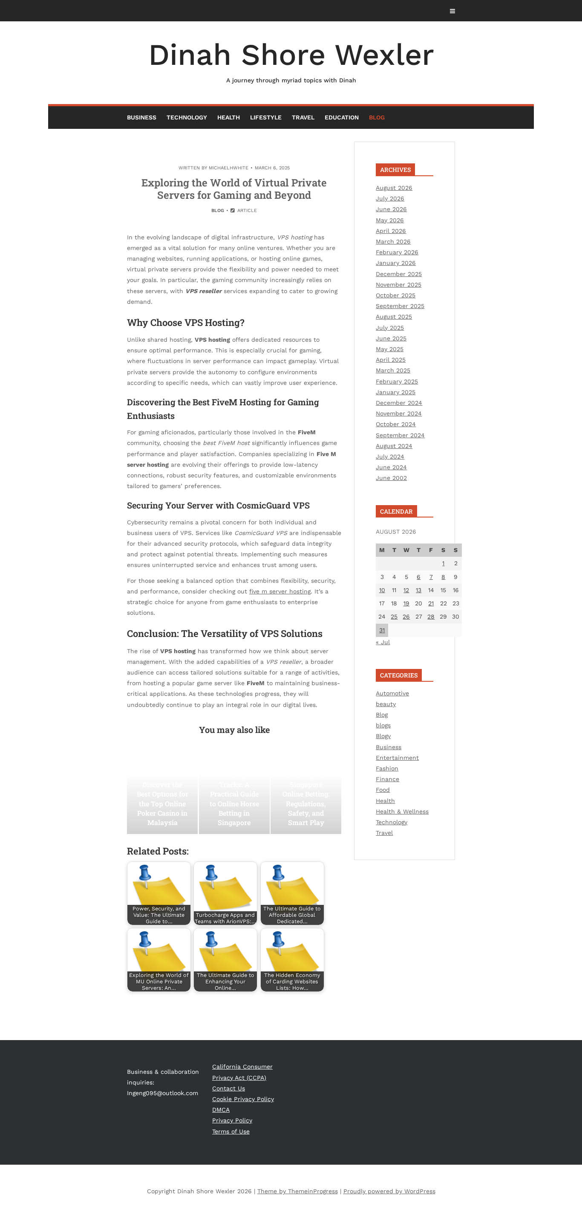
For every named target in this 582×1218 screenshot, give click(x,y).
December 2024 (399, 402)
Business (141, 117)
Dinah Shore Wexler (291, 60)
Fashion (387, 768)
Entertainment (397, 757)
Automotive (392, 693)
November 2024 (399, 413)
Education (342, 117)
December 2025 (399, 273)
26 (406, 616)
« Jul (383, 642)
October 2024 (396, 424)
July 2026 (390, 198)
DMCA (221, 1109)
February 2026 (397, 252)
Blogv (383, 736)
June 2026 (391, 209)
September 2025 (400, 305)
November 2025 (398, 284)
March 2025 (393, 370)
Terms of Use (231, 1131)
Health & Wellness (402, 811)
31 (382, 630)
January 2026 (396, 262)
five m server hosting (280, 591)
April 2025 (391, 359)
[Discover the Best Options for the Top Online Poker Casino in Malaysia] (162, 791)
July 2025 (390, 327)
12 (406, 590)
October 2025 (395, 295)
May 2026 (390, 220)
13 (418, 590)
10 (382, 590)
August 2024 (394, 445)
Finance (387, 779)
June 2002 (391, 477)
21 (431, 603)
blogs (383, 725)
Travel (303, 117)
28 (431, 616)
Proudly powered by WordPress (389, 1191)
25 (394, 616)
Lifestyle (266, 117)
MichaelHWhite (228, 168)
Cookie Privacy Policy (243, 1099)
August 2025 (394, 316)
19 (406, 603)
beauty (386, 704)
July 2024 (390, 456)
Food (383, 789)
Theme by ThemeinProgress (297, 1191)
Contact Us (228, 1088)
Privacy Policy (232, 1120)
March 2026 (393, 241)
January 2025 (395, 392)
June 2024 (391, 467)
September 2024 (400, 435)
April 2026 (391, 230)
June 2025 (391, 338)
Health (228, 117)
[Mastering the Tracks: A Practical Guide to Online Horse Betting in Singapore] (234, 791)
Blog (377, 117)
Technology (187, 117)
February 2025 (397, 381)
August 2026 (394, 187)
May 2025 (389, 349)
